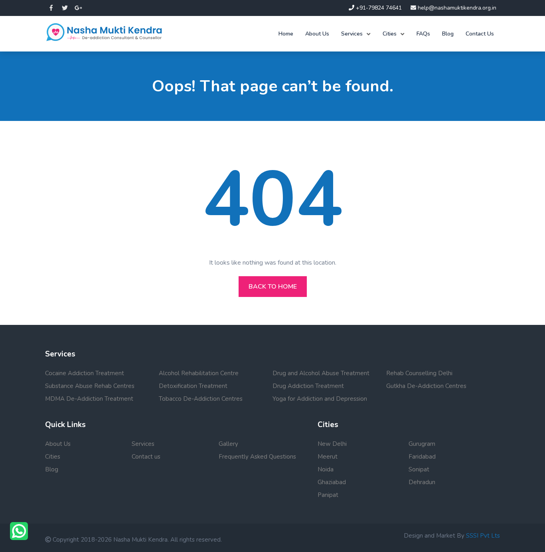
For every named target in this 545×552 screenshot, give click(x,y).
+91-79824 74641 (378, 8)
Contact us (146, 457)
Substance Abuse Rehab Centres (89, 386)
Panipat (328, 495)
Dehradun (422, 482)
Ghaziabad (332, 482)
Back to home (273, 286)
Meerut (328, 457)
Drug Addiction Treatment (308, 386)
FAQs (423, 34)
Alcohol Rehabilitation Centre (199, 373)
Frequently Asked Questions (257, 457)
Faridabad (422, 457)
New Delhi (332, 444)
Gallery (228, 444)
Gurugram (422, 444)
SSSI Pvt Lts (483, 536)
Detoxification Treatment (193, 386)
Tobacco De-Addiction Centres (201, 399)
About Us (317, 34)
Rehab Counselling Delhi (419, 373)
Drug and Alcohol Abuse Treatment (320, 373)
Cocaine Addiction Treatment (84, 373)
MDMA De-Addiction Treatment (89, 399)
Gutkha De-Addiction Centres (426, 386)
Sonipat (419, 469)
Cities (390, 34)
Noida (326, 469)
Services (352, 34)
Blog (448, 34)
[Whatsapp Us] (19, 531)
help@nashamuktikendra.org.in (456, 8)
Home (285, 34)
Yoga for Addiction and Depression (319, 399)
